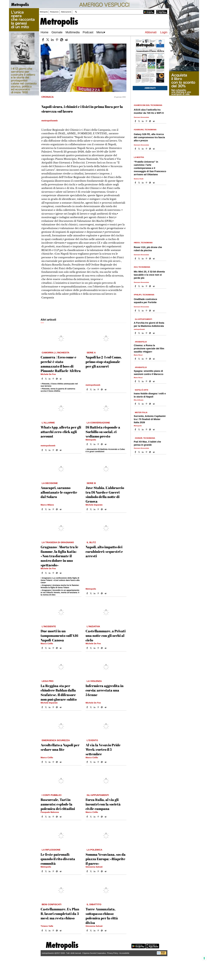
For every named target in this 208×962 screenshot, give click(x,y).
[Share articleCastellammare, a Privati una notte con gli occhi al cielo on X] (91, 648)
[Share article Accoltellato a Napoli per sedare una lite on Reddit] (61, 762)
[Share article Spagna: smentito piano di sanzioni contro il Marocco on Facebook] (135, 381)
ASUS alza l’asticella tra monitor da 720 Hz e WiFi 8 (149, 111)
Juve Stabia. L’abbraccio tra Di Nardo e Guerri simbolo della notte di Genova (105, 494)
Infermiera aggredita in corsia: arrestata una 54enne (105, 690)
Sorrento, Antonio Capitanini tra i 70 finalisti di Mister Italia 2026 (150, 419)
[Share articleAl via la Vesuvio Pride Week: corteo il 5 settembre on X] (91, 762)
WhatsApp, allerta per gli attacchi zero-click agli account (61, 431)
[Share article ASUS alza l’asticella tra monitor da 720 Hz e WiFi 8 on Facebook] (135, 121)
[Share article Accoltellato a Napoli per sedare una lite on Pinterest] (53, 762)
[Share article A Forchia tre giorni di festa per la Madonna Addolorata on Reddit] (154, 333)
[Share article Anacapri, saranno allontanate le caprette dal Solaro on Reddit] (61, 509)
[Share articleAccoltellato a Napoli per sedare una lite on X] (46, 762)
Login (163, 32)
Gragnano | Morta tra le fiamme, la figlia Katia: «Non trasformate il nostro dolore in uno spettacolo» (59, 556)
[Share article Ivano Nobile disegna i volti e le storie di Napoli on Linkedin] (143, 404)
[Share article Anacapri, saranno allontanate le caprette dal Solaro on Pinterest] (53, 509)
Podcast (88, 32)
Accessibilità (124, 953)
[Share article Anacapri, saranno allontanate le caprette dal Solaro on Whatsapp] (57, 509)
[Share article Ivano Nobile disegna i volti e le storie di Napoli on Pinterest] (146, 404)
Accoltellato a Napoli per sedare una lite (60, 747)
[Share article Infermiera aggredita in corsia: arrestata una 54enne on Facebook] (87, 707)
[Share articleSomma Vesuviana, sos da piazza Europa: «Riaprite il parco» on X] (91, 871)
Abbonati (151, 32)
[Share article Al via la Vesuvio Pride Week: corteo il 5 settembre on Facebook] (87, 762)
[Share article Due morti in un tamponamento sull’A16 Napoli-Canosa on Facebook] (42, 648)
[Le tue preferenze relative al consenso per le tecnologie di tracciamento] (204, 958)
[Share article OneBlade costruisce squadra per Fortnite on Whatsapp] (150, 311)
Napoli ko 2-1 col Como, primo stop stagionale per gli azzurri (104, 361)
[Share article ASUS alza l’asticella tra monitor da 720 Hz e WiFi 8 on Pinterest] (146, 121)
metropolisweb (93, 385)
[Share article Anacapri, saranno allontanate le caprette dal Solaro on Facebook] (42, 509)
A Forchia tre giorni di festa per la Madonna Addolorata (149, 324)
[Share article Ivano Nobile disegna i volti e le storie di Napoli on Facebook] (135, 404)
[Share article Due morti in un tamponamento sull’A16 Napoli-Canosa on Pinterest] (53, 648)
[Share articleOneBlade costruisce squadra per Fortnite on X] (139, 311)
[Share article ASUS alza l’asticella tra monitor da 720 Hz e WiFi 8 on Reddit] (154, 121)
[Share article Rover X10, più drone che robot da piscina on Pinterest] (146, 258)
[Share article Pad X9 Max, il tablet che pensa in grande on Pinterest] (146, 452)
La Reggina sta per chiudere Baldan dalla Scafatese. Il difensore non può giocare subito (59, 692)
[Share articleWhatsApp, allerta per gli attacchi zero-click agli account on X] (46, 450)
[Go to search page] (76, 11)
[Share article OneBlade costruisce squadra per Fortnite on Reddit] (154, 311)
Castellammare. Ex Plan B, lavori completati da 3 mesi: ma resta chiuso (60, 913)
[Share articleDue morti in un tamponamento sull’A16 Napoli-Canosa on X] (46, 648)
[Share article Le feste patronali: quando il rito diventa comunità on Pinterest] (53, 871)
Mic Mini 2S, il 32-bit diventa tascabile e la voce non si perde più (149, 274)
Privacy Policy (112, 953)
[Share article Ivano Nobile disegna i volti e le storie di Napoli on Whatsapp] (150, 404)
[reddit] (66, 40)
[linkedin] (52, 40)
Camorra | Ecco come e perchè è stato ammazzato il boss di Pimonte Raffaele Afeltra (61, 364)
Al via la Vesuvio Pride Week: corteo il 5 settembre (103, 749)
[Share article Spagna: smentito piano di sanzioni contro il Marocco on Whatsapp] (150, 381)
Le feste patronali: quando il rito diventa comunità (58, 859)
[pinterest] (57, 40)
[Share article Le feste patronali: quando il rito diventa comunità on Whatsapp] (57, 871)
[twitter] (48, 40)
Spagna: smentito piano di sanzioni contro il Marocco (148, 372)
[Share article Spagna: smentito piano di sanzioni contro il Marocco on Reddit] (154, 381)
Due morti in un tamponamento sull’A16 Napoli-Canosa (59, 635)
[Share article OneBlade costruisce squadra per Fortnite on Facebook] (135, 311)
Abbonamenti (66, 12)
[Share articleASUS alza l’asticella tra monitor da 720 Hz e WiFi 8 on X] (139, 121)
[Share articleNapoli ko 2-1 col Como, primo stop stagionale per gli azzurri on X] (91, 389)
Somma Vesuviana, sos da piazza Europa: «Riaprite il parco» (106, 859)
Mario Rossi (138, 355)
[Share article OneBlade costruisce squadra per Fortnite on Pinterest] (146, 311)
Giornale (57, 32)
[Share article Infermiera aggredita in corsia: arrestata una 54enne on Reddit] (106, 707)
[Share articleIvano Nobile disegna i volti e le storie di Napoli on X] (139, 404)
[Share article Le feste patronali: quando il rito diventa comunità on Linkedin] (50, 871)
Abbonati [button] (150, 88)
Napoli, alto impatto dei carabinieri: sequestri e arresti (104, 551)
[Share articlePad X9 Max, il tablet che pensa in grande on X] (139, 452)
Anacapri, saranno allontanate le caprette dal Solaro (59, 492)
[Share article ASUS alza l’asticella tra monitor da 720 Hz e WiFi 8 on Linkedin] (143, 121)
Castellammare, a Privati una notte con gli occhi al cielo (106, 635)
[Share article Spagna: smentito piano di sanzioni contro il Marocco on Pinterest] (146, 381)
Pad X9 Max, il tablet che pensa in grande (147, 443)
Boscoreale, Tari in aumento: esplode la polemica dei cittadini (58, 804)
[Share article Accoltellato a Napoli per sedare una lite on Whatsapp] (57, 762)
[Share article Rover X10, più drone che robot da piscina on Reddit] (154, 258)
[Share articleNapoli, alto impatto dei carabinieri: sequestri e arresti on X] (91, 593)
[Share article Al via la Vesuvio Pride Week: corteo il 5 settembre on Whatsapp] (102, 762)
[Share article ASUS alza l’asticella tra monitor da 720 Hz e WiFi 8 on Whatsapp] (150, 121)
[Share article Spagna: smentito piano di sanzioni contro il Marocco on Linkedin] (143, 381)
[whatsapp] (61, 40)
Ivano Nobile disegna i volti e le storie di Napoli (150, 395)
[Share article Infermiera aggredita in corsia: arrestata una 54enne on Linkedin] (94, 707)
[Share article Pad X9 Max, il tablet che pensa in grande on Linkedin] (143, 452)
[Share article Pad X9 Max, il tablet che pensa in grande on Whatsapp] (150, 452)
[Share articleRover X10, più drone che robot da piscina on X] (139, 258)
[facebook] (43, 40)
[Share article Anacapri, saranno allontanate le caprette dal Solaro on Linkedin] (50, 509)
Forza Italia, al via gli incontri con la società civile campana (103, 804)
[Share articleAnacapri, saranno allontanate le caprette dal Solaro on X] (46, 509)
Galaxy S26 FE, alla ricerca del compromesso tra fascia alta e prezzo (149, 137)
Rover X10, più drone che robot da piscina (148, 249)
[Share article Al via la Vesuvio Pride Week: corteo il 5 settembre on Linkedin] (94, 762)
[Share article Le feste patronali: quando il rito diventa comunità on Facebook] (42, 871)
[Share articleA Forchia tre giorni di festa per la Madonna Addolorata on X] (139, 333)
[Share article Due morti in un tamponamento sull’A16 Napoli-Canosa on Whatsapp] (57, 648)
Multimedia (73, 32)
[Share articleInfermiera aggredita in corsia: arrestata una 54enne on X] (91, 707)
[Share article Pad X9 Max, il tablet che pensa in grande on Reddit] (154, 452)
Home (44, 32)
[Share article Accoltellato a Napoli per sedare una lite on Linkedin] (50, 762)
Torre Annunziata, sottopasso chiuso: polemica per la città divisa (102, 916)
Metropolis (44, 12)
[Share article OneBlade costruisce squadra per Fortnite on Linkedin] (143, 311)
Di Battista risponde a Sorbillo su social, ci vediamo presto (103, 431)
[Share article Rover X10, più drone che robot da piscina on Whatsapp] (150, 258)
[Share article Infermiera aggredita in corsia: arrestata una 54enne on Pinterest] (98, 707)
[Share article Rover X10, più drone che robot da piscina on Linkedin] (143, 258)
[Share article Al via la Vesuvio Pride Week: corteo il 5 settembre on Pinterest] (98, 762)
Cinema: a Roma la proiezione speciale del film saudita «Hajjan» (149, 348)
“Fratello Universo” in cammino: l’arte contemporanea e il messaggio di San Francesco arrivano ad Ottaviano (150, 168)
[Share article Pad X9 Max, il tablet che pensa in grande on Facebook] (135, 452)
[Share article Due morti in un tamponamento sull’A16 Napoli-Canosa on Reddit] (61, 648)
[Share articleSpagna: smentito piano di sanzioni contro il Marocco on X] (139, 381)
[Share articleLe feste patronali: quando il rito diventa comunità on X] (46, 871)
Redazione (54, 12)
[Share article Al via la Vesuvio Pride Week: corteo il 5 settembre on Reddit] (106, 762)
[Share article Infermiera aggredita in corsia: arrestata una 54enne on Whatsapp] (102, 707)
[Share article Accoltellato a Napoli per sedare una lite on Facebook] (42, 762)
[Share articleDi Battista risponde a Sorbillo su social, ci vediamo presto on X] (91, 444)
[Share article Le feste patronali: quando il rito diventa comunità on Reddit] (61, 871)
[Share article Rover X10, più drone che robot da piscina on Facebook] (135, 258)
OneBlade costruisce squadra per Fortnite (145, 301)
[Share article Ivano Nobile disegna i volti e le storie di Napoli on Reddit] (154, 404)
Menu (100, 32)
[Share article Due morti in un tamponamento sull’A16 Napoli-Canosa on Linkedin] (50, 648)
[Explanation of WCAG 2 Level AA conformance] (161, 954)
